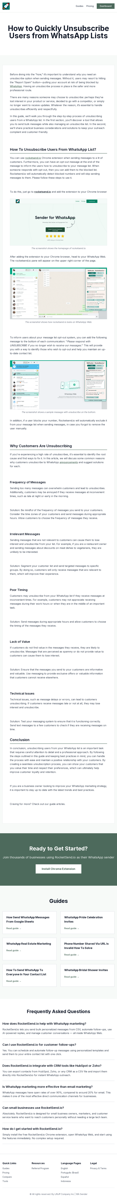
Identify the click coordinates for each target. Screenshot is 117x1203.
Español (65, 1177)
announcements (69, 462)
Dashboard (106, 6)
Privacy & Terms (98, 1168)
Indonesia (66, 1181)
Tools (5, 1181)
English (64, 1168)
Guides (79, 6)
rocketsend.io (33, 157)
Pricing (90, 6)
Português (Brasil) (70, 1172)
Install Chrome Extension (58, 868)
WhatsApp (16, 86)
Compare (7, 1177)
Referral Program (40, 1168)
